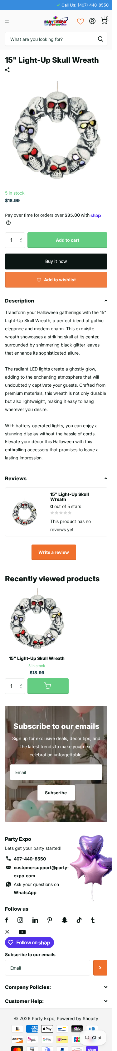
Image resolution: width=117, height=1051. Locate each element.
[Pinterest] (49, 920)
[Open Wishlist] (80, 20)
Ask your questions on (36, 888)
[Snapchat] (64, 920)
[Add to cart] (48, 686)
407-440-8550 (30, 858)
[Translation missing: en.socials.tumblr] (93, 920)
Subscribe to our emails (30, 954)
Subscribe (56, 792)
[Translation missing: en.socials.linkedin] (35, 920)
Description (19, 301)
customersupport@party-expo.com (41, 871)
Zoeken (100, 39)
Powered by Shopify (77, 1018)
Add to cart (67, 240)
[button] (22, 234)
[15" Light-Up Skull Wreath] (37, 619)
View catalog (8, 21)
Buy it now (56, 261)
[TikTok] (79, 920)
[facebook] (6, 920)
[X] (7, 932)
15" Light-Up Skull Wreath (37, 658)
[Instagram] (20, 920)
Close (56, 987)
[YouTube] (22, 932)
